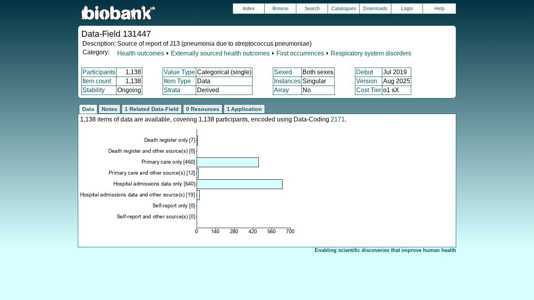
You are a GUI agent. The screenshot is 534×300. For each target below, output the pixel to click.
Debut (364, 72)
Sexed (283, 72)
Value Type (179, 72)
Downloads (375, 8)
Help (439, 8)
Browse (280, 8)
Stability (93, 90)
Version (366, 81)
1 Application (244, 109)
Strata (172, 90)
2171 (338, 119)
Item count (96, 81)
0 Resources (202, 109)
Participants (98, 72)
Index (248, 8)
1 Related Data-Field (152, 109)
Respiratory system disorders (371, 53)
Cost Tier (368, 90)
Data (88, 109)
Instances (287, 81)
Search (312, 8)
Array (281, 90)
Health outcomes (140, 53)
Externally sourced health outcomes (220, 53)
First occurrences (300, 53)
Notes (109, 109)
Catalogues (344, 8)
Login (407, 8)
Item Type (177, 81)
